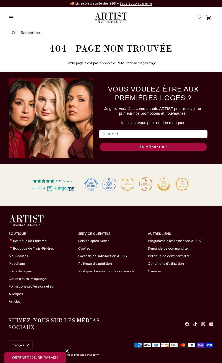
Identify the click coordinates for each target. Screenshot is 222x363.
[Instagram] (203, 324)
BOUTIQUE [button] (17, 234)
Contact (85, 248)
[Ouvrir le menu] (13, 17)
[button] (35, 357)
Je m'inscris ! (153, 147)
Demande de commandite (168, 248)
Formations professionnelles (31, 286)
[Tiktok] (195, 324)
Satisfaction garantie (136, 3)
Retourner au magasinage (136, 63)
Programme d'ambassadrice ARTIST (175, 241)
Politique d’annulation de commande (106, 271)
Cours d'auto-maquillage (28, 279)
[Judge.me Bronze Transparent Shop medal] (146, 184)
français (18, 345)
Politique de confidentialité (169, 256)
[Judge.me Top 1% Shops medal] (164, 184)
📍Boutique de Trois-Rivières (31, 248)
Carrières (155, 271)
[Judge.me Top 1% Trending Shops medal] (182, 184)
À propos (16, 294)
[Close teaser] (67, 351)
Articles (15, 301)
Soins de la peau (21, 271)
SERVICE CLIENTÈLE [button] (94, 234)
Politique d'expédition (95, 264)
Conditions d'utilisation (166, 264)
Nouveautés (18, 256)
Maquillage (17, 264)
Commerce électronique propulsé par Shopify (71, 354)
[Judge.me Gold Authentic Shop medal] (127, 184)
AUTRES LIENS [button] (159, 234)
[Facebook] (187, 324)
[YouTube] (211, 324)
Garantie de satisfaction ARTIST (103, 256)
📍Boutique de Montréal (28, 241)
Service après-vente (93, 241)
